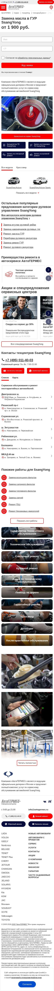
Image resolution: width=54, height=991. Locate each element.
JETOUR (5, 865)
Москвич (5, 904)
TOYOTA (5, 920)
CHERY (5, 861)
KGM (3, 896)
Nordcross (6, 845)
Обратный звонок (40, 371)
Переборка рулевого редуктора (20, 238)
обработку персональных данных (34, 58)
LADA (4, 833)
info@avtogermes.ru (38, 809)
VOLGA (5, 837)
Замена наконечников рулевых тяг (21, 229)
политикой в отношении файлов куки (26, 978)
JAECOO (5, 877)
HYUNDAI (6, 888)
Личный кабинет (41, 816)
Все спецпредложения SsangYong (27, 344)
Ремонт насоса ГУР (13, 233)
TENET (4, 853)
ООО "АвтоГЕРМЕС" (20, 924)
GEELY (4, 841)
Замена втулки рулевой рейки (19, 224)
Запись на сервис (46, 2)
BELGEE (5, 849)
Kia (2, 892)
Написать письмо (14, 371)
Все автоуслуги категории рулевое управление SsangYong (21, 217)
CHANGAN (6, 869)
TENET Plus (7, 857)
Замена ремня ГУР (13, 242)
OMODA (5, 873)
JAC (3, 900)
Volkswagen (6, 916)
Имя (2, 36)
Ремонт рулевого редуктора (18, 247)
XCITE (4, 912)
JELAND (5, 880)
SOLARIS (5, 884)
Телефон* (4, 45)
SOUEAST (6, 908)
